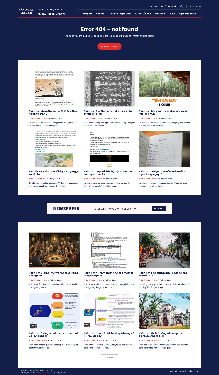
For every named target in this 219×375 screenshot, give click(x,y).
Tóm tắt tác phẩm (37, 179)
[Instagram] (193, 6)
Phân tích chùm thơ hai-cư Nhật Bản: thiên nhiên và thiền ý (53, 112)
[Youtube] (199, 6)
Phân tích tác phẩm (38, 118)
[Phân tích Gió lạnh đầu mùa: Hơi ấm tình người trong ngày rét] (164, 149)
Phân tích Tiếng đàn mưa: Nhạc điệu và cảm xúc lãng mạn (164, 112)
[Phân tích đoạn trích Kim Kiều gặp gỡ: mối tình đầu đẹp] (164, 250)
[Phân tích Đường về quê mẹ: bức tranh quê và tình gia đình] (54, 311)
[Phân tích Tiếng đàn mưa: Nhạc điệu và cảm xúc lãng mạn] (164, 88)
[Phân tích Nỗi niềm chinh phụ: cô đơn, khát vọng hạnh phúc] (109, 250)
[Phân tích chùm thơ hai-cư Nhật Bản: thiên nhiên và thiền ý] (54, 88)
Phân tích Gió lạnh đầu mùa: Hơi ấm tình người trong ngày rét (162, 173)
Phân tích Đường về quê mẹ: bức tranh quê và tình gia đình (53, 335)
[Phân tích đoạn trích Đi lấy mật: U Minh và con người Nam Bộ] (109, 149)
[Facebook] (190, 6)
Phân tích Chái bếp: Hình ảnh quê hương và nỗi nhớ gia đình (109, 335)
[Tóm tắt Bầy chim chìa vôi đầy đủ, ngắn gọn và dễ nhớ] (54, 149)
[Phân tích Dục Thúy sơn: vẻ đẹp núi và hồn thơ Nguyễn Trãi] (109, 88)
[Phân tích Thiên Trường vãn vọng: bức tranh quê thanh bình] (164, 311)
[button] (181, 6)
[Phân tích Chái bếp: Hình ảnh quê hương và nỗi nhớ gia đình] (109, 311)
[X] (196, 6)
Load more (108, 357)
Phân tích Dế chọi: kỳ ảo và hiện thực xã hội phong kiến (53, 274)
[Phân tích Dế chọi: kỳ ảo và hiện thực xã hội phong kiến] (54, 250)
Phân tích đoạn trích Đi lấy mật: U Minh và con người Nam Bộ (108, 173)
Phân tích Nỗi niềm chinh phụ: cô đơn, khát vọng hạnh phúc (108, 274)
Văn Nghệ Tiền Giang (43, 372)
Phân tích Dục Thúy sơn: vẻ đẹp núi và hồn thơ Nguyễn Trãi (108, 112)
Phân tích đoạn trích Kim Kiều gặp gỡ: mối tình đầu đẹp (163, 274)
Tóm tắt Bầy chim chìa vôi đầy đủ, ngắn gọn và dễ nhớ (54, 173)
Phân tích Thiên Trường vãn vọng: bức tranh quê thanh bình (161, 335)
